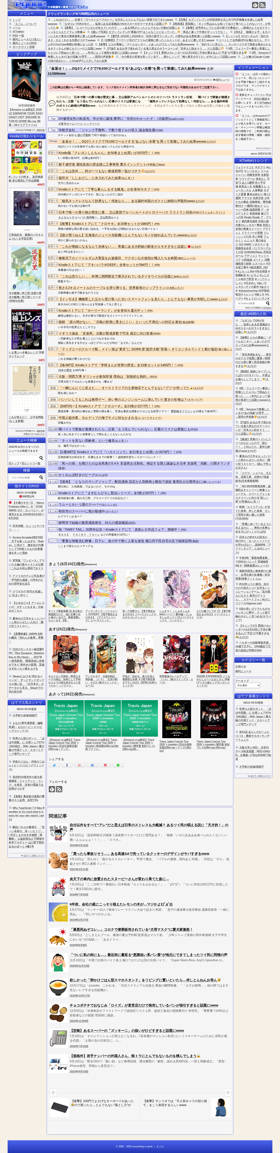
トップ (17, 19)
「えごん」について (25, 23)
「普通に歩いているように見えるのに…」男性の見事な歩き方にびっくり (253, 527)
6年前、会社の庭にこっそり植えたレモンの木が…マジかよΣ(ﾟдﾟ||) (121, 904)
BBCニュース (186, 258)
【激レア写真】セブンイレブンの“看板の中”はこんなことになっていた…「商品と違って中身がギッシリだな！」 (159, 31)
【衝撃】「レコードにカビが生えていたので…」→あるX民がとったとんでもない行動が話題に (120, 27)
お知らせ (240, 666)
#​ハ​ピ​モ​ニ (253, 275)
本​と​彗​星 (257, 236)
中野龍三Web (155, 164)
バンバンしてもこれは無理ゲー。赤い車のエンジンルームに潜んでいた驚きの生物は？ (123, 399)
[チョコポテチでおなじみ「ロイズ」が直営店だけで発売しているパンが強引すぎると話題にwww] (58, 1013)
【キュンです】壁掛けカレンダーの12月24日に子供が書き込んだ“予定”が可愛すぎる (193, 52)
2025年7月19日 (79, 1046)
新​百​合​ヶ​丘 (245, 186)
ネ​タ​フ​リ (260, 167)
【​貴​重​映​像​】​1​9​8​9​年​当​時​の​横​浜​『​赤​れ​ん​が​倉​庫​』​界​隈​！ (26, 637)
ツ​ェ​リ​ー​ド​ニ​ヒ (244, 167)
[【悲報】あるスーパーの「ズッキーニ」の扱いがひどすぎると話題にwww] (58, 1038)
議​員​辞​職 (255, 209)
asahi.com (176, 118)
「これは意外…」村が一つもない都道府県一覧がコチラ (100, 171)
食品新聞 (188, 322)
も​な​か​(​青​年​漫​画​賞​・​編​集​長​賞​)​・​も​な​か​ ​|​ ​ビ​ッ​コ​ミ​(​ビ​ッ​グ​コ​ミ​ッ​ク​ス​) (26, 726)
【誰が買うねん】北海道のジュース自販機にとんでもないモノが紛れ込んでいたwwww (123, 235)
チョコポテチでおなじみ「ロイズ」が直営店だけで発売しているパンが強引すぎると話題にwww (144, 1005)
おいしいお (109, 504)
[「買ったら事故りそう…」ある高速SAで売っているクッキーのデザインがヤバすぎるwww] (58, 861)
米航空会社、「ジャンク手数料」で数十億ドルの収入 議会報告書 (107, 130)
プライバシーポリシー (263, 148)
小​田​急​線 (247, 259)
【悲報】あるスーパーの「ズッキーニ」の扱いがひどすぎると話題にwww (127, 1031)
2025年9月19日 (79, 1071)
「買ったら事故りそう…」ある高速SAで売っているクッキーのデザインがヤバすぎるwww (139, 854)
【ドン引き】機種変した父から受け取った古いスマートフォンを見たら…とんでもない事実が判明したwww (138, 299)
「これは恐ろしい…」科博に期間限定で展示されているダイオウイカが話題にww (119, 276)
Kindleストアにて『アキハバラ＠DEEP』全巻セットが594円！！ (106, 265)
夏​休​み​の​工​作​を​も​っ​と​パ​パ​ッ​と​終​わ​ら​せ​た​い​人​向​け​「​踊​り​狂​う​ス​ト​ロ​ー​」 (27, 622)
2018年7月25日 (79, 894)
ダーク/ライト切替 (24, 46)
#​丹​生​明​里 (261, 271)
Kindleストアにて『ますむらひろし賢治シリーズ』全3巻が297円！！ (110, 493)
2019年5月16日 (79, 845)
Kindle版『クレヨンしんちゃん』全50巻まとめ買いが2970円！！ (106, 153)
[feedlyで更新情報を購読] (255, 5)
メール (17, 27)
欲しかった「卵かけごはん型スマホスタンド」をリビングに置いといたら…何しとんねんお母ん (143, 980)
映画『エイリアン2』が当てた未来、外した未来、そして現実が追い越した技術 (252, 510)
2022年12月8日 (79, 1020)
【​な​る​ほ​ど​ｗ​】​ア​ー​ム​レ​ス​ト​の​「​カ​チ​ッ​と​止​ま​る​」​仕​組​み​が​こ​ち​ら (27, 606)
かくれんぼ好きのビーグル (78, 475)
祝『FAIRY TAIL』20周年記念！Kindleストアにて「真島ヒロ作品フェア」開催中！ (120, 529)
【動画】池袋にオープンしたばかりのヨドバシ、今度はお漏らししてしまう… (253, 375)
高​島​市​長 (258, 198)
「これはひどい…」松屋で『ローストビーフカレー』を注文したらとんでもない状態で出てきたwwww (112, 19)
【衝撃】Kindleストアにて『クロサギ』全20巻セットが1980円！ (106, 224)
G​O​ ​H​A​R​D (245, 244)
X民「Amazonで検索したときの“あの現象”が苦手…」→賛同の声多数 (252, 413)
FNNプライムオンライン (209, 212)
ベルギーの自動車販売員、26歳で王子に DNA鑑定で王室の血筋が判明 (253, 646)
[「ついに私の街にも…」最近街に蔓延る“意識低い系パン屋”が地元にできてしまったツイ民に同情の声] (58, 962)
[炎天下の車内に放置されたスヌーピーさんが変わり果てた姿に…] (58, 886)
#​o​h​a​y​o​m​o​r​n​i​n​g (248, 290)
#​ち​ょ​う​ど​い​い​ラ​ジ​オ (257, 298)
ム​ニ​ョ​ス (249, 240)
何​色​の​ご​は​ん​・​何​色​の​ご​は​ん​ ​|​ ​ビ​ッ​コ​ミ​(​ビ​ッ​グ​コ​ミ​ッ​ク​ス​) (27, 765)
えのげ (211, 141)
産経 (61, 468)
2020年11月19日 (80, 965)
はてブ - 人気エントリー (34, 855)
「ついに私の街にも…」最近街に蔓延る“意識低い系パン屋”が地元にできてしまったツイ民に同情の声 (148, 955)
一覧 (21, 35)
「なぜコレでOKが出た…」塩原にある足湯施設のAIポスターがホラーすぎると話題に (113, 23)
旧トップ (14, 463)
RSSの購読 (260, 98)
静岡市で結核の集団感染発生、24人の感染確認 (93, 523)
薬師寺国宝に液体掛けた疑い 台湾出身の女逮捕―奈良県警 (253, 574)
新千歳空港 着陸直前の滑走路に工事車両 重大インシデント (102, 164)
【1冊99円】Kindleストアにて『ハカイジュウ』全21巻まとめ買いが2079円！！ (117, 452)
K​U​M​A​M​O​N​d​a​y (253, 252)
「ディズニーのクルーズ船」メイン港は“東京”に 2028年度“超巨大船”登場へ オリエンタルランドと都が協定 (138, 349)
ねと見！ (127, 178)
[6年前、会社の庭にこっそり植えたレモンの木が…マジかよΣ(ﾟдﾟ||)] (58, 912)
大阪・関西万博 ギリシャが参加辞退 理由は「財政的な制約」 (104, 376)
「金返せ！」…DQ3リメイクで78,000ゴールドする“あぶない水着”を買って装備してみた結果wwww (132, 141)
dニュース (262, 565)
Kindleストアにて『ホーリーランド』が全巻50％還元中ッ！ (103, 310)
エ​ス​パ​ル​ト (259, 263)
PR (157, 153)
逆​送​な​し (261, 178)
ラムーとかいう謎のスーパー (80, 504)
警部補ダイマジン (182, 411)
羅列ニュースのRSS (25, 43)
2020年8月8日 (78, 945)
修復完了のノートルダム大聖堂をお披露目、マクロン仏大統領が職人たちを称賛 (118, 258)
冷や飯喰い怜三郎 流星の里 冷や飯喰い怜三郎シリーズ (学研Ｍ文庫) (25, 297)
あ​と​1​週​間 (248, 182)
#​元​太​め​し (250, 282)
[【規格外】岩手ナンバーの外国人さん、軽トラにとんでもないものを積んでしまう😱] (58, 1063)
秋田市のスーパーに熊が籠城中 (82, 511)
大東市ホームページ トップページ (79, 123)
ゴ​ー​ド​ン (258, 259)
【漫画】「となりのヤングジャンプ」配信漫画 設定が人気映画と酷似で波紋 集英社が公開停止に (130, 481)
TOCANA (241, 518)
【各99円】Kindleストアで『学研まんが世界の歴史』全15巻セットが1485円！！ (118, 365)
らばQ (103, 475)
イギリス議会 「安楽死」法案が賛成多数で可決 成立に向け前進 (106, 333)
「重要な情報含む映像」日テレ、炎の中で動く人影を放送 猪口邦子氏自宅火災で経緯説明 (125, 541)
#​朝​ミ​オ (259, 294)
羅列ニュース (223, 79)
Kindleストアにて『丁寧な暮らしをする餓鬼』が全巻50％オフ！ (106, 189)
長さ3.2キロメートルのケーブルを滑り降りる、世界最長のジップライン (112, 288)
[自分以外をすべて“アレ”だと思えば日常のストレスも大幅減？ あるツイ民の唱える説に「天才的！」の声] (58, 832)
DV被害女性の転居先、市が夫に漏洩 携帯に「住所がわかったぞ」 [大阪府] (114, 118)
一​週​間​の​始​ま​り (253, 205)
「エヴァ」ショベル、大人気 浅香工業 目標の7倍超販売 (253, 477)
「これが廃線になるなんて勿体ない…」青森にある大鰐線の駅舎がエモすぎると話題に (123, 246)
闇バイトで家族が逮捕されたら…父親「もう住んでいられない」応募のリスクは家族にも (124, 429)
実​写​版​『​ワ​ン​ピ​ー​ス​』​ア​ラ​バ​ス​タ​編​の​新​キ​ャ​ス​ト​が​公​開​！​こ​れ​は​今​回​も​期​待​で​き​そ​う (27, 564)
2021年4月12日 (79, 869)
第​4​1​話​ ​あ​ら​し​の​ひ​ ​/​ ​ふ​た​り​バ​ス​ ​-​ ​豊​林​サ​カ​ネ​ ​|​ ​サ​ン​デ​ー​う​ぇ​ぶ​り (252, 735)
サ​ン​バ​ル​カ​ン (252, 171)
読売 (132, 522)
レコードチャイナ (150, 418)
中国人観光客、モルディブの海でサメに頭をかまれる (98, 418)
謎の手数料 (84, 135)
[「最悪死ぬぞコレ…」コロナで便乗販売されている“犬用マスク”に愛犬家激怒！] (58, 937)
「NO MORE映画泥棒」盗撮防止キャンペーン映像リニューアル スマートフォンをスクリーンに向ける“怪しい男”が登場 (253, 494)
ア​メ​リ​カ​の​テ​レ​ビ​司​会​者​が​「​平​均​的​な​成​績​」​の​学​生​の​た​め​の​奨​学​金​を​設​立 (27, 579)
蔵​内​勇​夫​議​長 (250, 221)
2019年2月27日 (79, 919)
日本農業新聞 (250, 480)
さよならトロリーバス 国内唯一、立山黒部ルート (88, 217)
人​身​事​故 (257, 190)
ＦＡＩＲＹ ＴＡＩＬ (86, 534)
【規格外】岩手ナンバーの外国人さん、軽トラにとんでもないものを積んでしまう (133, 1056)
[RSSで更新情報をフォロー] (262, 5)
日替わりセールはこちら (34, 434)
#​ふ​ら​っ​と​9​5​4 (246, 271)
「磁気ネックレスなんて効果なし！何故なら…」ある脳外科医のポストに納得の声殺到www (126, 201)
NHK (157, 333)
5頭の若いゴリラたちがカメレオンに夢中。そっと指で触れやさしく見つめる (252, 612)
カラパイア (195, 399)
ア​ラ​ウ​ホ (247, 198)
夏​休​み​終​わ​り (255, 194)
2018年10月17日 (80, 995)
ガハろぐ (111, 511)
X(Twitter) (265, 102)
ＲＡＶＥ (63, 534)
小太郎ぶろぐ (174, 288)
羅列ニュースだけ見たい (27, 39)
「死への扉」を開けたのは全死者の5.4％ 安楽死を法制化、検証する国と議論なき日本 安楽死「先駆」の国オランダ (144, 463)
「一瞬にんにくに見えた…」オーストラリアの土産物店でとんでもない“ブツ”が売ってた (124, 388)
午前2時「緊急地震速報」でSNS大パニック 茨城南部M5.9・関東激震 (252, 561)
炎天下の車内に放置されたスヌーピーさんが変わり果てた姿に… (119, 879)
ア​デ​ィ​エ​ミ (251, 255)
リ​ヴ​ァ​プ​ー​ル (247, 178)
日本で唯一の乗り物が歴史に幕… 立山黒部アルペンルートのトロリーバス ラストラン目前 (126, 212)
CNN (159, 130)
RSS (153, 376)
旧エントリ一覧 (31, 463)
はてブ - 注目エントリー (260, 776)
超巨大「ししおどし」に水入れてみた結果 (90, 178)
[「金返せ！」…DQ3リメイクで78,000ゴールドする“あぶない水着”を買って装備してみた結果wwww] (92, 765)
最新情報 (41, 130)
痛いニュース (211, 481)
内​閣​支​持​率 (253, 174)
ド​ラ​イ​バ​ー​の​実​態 (252, 232)
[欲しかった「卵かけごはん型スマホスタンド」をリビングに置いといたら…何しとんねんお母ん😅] (58, 987)
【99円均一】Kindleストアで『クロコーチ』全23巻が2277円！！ (106, 406)
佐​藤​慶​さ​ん (259, 186)
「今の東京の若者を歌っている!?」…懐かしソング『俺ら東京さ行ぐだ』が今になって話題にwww (177, 56)
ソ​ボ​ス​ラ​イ (258, 244)
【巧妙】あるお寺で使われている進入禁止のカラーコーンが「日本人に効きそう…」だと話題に (163, 48)
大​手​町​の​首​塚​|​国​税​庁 (251, 766)
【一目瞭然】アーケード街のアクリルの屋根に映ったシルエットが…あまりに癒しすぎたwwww (157, 40)
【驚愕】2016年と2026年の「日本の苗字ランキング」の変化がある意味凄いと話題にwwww (165, 36)
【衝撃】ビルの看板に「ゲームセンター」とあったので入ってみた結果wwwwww (146, 44)
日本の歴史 (65, 370)
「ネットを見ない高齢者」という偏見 (87, 440)
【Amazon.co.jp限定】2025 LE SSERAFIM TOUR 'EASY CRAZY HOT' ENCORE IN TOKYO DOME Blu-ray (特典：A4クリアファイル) (26, 117)
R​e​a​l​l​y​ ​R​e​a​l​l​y (252, 217)
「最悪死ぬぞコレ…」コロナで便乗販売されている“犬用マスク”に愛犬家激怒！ (131, 929)
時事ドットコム (251, 578)
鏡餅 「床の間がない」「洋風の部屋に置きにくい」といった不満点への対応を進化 (120, 322)
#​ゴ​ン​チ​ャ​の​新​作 (249, 286)
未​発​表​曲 (255, 213)
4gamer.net (254, 603)
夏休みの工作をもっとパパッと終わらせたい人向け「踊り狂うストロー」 (253, 460)
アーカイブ (242, 680)
